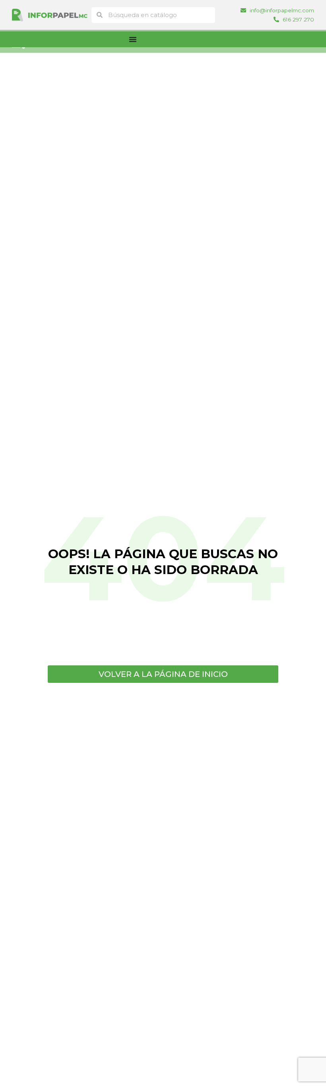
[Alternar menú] (133, 39)
